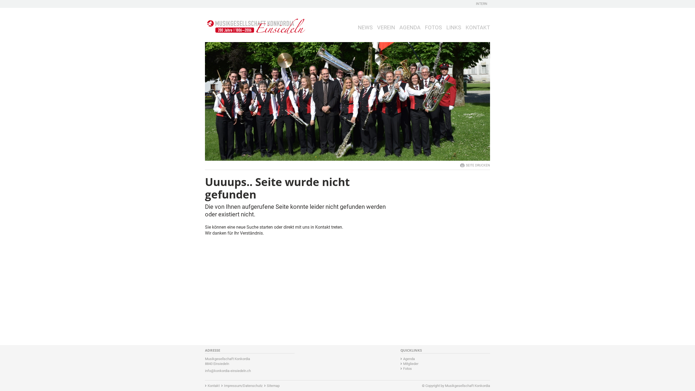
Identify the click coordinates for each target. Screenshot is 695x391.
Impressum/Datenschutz (243, 386)
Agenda (410, 27)
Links (453, 27)
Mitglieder (410, 364)
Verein (386, 27)
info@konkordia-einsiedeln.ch (228, 371)
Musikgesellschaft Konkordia (467, 386)
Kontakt (478, 27)
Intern (481, 4)
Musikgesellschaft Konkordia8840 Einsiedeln (227, 361)
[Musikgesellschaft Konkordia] (255, 22)
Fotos (433, 27)
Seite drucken (478, 165)
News (365, 27)
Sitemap (273, 386)
